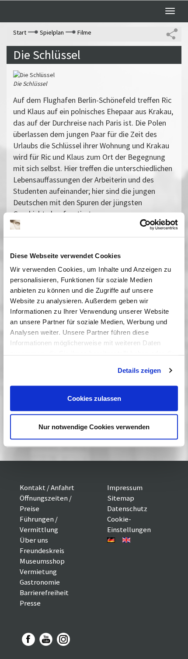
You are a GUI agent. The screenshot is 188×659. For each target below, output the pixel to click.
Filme (84, 32)
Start (19, 32)
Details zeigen (139, 370)
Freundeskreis (42, 550)
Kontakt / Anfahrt (47, 487)
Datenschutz (127, 508)
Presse (30, 603)
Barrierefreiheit (44, 592)
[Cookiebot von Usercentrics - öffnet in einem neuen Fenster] (139, 225)
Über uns (34, 540)
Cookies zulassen (94, 398)
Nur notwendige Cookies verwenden (94, 427)
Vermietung (38, 571)
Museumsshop (42, 561)
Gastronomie (40, 582)
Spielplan (52, 32)
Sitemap (120, 498)
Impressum (125, 487)
